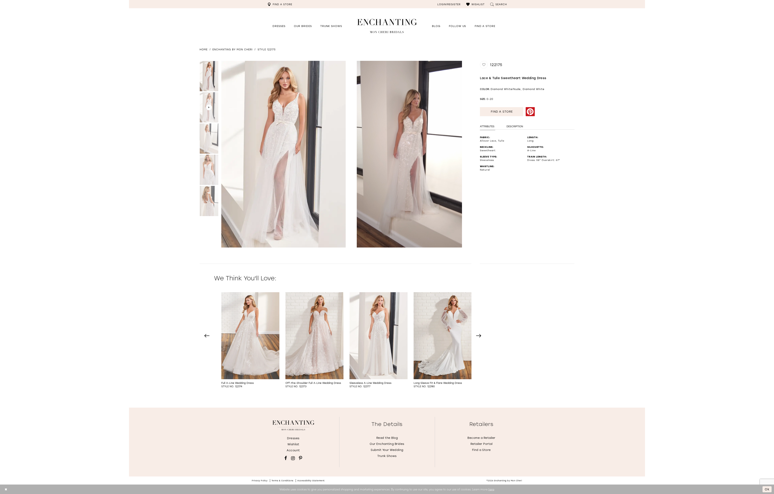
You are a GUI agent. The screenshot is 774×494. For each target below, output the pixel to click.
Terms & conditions (282, 480)
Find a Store (502, 111)
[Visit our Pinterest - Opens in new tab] (300, 458)
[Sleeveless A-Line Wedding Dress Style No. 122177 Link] (379, 340)
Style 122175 (267, 49)
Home (204, 49)
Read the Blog (387, 438)
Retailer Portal (481, 444)
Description (515, 126)
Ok (767, 489)
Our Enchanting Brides (387, 444)
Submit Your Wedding (387, 450)
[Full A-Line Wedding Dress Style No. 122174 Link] (250, 340)
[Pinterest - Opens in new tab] (530, 112)
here (491, 489)
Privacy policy (259, 480)
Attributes (487, 126)
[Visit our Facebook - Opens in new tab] (285, 458)
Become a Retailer (481, 438)
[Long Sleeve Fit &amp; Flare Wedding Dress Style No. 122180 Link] (443, 340)
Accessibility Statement (311, 480)
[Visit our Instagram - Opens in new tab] (293, 458)
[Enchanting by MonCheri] (293, 425)
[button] (475, 4)
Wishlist (293, 444)
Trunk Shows (387, 456)
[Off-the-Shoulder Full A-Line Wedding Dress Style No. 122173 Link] (314, 340)
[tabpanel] (283, 154)
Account (293, 450)
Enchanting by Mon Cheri (232, 49)
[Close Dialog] (5, 489)
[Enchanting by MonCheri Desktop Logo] (387, 26)
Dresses (293, 438)
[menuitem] (280, 4)
